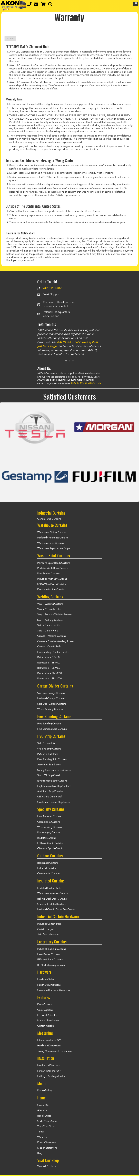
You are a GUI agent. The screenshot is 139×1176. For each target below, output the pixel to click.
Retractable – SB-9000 (48, 668)
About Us (42, 1110)
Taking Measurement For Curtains (54, 1051)
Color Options (45, 1010)
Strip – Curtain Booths (48, 625)
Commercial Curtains (48, 873)
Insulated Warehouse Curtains (52, 538)
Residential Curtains (47, 863)
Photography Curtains (48, 832)
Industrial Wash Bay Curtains (52, 579)
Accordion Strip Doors (49, 765)
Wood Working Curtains (50, 709)
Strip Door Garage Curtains (51, 704)
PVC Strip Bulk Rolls (47, 754)
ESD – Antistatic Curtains (50, 843)
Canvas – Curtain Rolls (49, 647)
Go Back (10, 38)
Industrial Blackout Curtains (51, 949)
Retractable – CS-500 (48, 657)
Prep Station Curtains (48, 574)
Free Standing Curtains (49, 724)
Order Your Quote (46, 1121)
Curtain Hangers (45, 929)
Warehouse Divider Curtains (51, 532)
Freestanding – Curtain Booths (53, 652)
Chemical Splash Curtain (50, 848)
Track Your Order (46, 1126)
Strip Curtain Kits (46, 743)
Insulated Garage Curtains (51, 698)
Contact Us (43, 1105)
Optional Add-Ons (47, 1015)
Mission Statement (47, 1148)
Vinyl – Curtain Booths (48, 609)
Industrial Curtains (46, 868)
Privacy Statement (46, 1142)
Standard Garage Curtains (51, 693)
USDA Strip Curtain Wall (50, 797)
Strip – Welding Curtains (50, 620)
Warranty (42, 1137)
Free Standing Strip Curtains (51, 729)
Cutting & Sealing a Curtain (51, 1076)
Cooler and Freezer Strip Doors (53, 802)
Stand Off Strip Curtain (49, 775)
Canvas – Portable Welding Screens (55, 641)
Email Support (52, 294)
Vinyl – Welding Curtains (50, 604)
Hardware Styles (45, 979)
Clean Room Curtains (48, 822)
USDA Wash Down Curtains (51, 584)
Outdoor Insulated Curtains (51, 904)
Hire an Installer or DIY (49, 1040)
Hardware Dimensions (49, 985)
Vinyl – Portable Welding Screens (54, 614)
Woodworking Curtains (49, 827)
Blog (39, 1153)
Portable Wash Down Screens (52, 568)
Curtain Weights (45, 1026)
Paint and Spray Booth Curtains (53, 563)
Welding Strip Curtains (49, 749)
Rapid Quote (44, 1116)
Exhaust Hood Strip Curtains (52, 781)
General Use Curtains (49, 519)
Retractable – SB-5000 (48, 663)
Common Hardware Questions (53, 990)
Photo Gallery (44, 1090)
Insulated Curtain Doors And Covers (56, 909)
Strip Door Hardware (48, 934)
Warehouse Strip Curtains (50, 543)
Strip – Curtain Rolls (47, 631)
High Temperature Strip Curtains (54, 786)
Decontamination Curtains (51, 589)
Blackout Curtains (46, 838)
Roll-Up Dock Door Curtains (51, 899)
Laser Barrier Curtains (48, 954)
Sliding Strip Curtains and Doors (54, 770)
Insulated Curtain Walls (49, 888)
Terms (40, 1132)
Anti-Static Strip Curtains (50, 791)
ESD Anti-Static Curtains (49, 960)
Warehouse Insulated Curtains (52, 893)
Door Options (44, 1004)
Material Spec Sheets (48, 1020)
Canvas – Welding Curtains (51, 636)
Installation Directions (48, 1065)
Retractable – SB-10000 (49, 673)
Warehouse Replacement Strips (53, 548)
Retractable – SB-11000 (49, 679)
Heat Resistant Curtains (49, 816)
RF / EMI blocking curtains (50, 965)
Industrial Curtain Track (49, 924)
